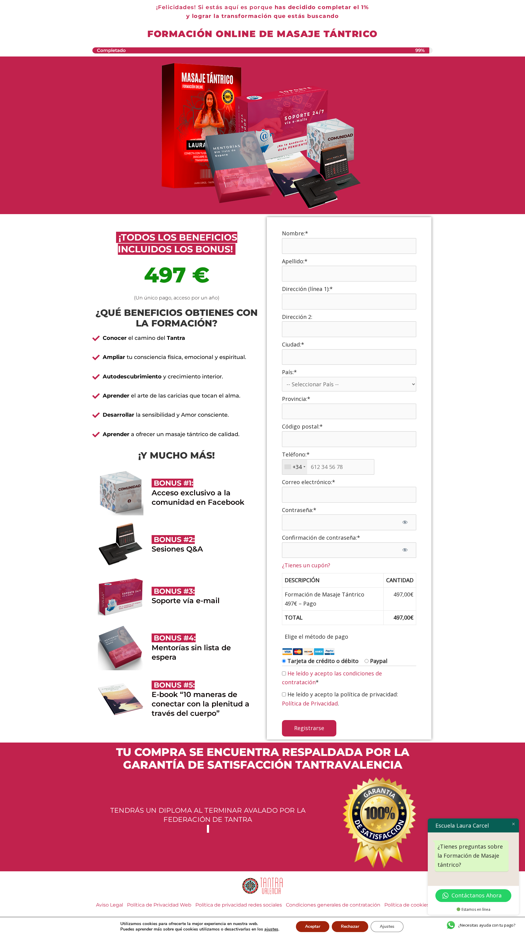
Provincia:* (296, 398)
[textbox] (328, 467)
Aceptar (312, 926)
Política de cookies (406, 905)
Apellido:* (294, 261)
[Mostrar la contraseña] (405, 522)
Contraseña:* (299, 510)
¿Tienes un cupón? (306, 565)
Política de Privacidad (310, 703)
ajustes (271, 929)
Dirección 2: (297, 316)
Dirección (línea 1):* (307, 288)
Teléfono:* (296, 454)
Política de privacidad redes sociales (238, 905)
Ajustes (387, 926)
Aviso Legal (109, 905)
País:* (289, 372)
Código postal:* (302, 426)
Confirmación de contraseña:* (321, 537)
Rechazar (350, 926)
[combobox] (294, 467)
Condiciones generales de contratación (333, 905)
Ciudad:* (293, 344)
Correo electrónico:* (308, 482)
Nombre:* (295, 233)
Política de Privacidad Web (159, 905)
